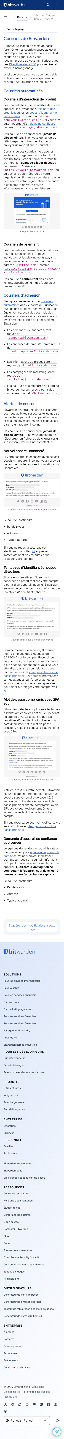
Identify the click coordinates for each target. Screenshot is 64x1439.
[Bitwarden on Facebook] (49, 1404)
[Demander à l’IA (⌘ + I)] (57, 1432)
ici (33, 551)
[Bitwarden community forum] (20, 1404)
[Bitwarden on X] (6, 1404)
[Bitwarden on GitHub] (28, 1404)
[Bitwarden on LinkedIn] (42, 1404)
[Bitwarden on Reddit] (13, 1404)
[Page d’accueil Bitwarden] (15, 5)
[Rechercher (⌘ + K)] (48, 5)
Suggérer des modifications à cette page (32, 927)
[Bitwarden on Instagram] (56, 1404)
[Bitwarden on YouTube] (35, 1404)
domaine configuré (42, 123)
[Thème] (57, 1420)
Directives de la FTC (22, 64)
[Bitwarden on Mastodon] (6, 1411)
